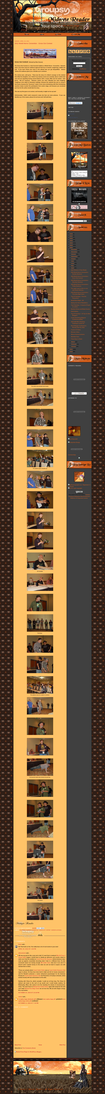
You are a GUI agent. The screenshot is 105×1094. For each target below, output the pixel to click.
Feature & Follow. (76, 329)
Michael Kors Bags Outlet (32, 988)
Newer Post (18, 1044)
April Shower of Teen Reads (79, 270)
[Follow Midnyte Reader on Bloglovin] (75, 103)
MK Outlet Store (45, 962)
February (74, 344)
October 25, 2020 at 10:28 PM (28, 992)
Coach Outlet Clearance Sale (57, 970)
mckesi (20, 996)
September (74, 256)
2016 (71, 238)
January (73, 346)
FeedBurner (83, 69)
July (72, 261)
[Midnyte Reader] (68, 115)
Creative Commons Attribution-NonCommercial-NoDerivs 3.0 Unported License (79, 496)
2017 (71, 236)
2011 (71, 349)
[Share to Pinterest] (43, 928)
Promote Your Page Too (73, 117)
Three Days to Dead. (76, 339)
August (73, 258)
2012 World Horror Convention (29, 930)
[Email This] (37, 928)
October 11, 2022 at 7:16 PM (28, 1003)
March (73, 341)
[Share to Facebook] (42, 928)
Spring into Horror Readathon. (79, 302)
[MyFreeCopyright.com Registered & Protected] (79, 486)
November (74, 252)
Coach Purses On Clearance (44, 959)
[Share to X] (40, 928)
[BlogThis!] (39, 928)
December (74, 249)
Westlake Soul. (75, 336)
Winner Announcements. (78, 334)
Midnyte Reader (71, 113)
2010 (71, 351)
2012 (71, 247)
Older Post (62, 1044)
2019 (71, 233)
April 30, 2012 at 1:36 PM (27, 949)
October (73, 254)
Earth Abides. (75, 311)
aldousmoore (22, 953)
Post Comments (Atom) (29, 1048)
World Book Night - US (77, 300)
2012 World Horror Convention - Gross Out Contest (33, 43)
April (72, 268)
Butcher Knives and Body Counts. (80, 309)
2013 (71, 245)
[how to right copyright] (75, 488)
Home (40, 1044)
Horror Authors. (56, 930)
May (72, 265)
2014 (71, 243)
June (72, 263)
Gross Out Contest (45, 930)
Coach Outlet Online (39, 970)
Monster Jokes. (75, 332)
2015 (71, 240)
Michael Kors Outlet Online (40, 986)
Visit (72, 454)
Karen (20, 944)
